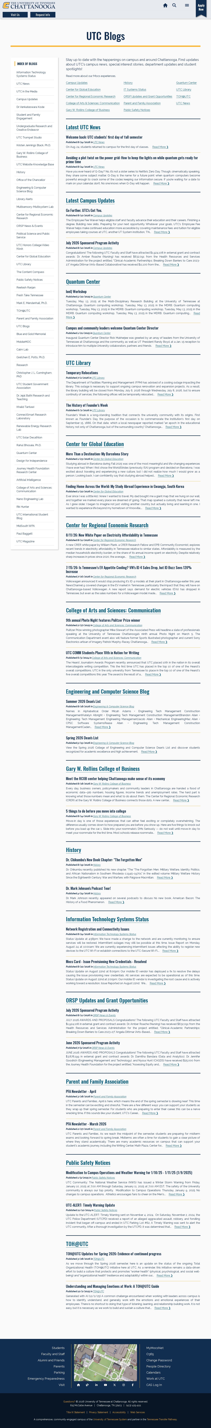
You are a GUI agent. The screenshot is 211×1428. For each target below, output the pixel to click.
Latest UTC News (83, 127)
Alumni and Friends (51, 1360)
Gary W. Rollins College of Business (88, 110)
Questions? (69, 1401)
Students (58, 1348)
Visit (62, 1385)
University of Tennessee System (110, 1419)
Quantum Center (186, 82)
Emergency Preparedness (46, 1378)
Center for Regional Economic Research (90, 96)
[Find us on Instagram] (123, 1385)
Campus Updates (77, 82)
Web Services (137, 1412)
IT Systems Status (135, 89)
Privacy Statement (98, 1412)
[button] (174, 5)
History (128, 82)
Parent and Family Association (142, 103)
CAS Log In (154, 1385)
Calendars (153, 1372)
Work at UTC (155, 1378)
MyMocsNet (155, 1348)
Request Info (43, 15)
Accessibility (119, 1412)
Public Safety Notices (137, 110)
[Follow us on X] (114, 1385)
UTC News (183, 103)
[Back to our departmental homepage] (78, 1385)
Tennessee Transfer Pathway (162, 1419)
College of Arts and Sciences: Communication (113, 610)
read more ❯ (160, 146)
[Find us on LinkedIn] (96, 1385)
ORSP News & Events (104, 1015)
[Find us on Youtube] (105, 1385)
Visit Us (15, 15)
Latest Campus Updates (90, 200)
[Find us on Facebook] (133, 1385)
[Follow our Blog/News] (87, 1385)
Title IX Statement (75, 1412)
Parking (59, 1372)
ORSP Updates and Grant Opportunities (148, 96)
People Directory (158, 1366)
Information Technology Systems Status (107, 919)
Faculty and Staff (53, 1354)
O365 (150, 1354)
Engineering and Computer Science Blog (107, 691)
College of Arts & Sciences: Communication (93, 103)
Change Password (159, 1360)
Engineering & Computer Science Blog (113, 706)
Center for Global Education (83, 89)
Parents (59, 1366)
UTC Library (183, 89)
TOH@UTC (183, 96)
